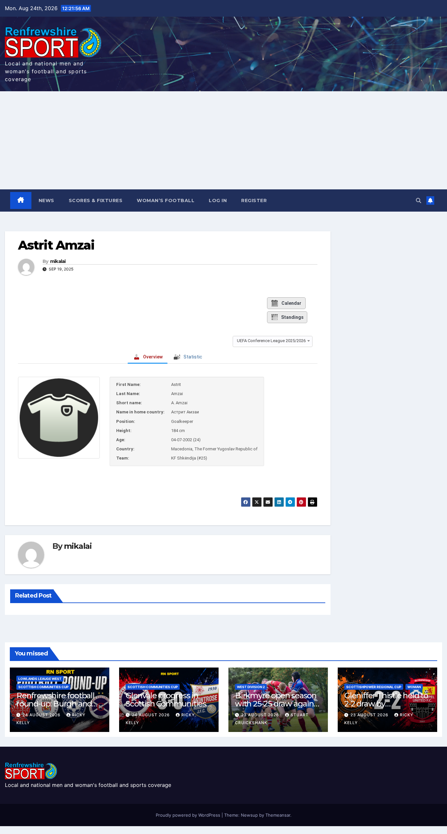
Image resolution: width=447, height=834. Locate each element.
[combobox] (272, 340)
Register (254, 200)
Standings (292, 317)
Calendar (291, 303)
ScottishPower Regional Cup (373, 687)
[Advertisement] (223, 140)
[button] (418, 200)
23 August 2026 (260, 714)
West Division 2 (251, 687)
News (46, 200)
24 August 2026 (42, 714)
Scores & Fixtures (96, 200)
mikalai (58, 261)
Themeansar (277, 815)
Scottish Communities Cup (43, 687)
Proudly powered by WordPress (189, 815)
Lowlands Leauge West (40, 679)
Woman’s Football (165, 200)
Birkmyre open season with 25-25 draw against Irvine (277, 704)
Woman (414, 687)
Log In (218, 200)
